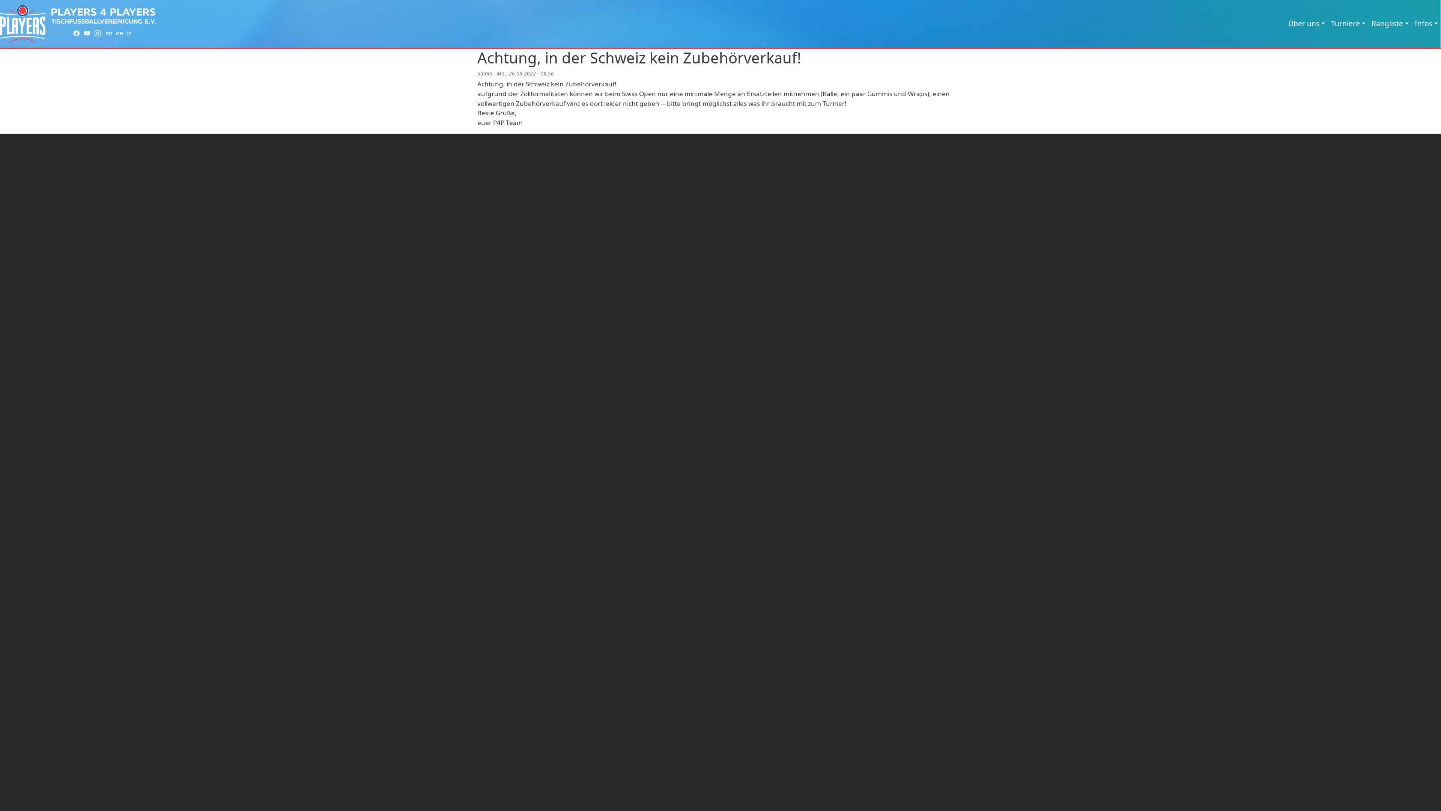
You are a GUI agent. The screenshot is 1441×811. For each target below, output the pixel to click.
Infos (1423, 23)
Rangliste (1387, 23)
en (109, 33)
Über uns (1303, 23)
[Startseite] (22, 24)
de (119, 33)
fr (129, 33)
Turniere (1345, 23)
